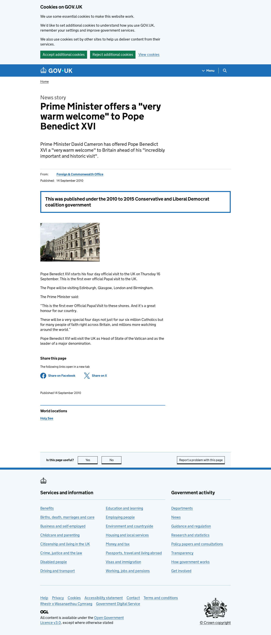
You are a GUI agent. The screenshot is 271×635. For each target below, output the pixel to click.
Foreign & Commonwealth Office (80, 174)
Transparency (182, 553)
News (176, 517)
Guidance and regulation (191, 526)
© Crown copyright (215, 622)
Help (44, 597)
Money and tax (118, 544)
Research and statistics (190, 535)
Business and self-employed (63, 526)
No (115, 460)
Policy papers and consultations (197, 544)
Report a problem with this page (201, 460)
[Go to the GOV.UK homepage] (56, 70)
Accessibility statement (104, 597)
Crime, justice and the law (61, 553)
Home (44, 81)
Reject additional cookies (112, 54)
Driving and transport (57, 570)
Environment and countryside (129, 526)
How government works (190, 562)
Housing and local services (127, 535)
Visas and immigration (123, 562)
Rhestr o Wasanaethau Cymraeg (66, 603)
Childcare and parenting (60, 535)
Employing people (120, 517)
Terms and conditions (161, 597)
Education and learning (124, 508)
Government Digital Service (118, 603)
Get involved (181, 570)
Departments (182, 508)
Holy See (46, 418)
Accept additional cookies (64, 54)
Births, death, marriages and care (67, 517)
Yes (92, 460)
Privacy (58, 597)
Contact (133, 597)
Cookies (74, 597)
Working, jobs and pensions (128, 570)
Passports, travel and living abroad (134, 553)
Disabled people (53, 562)
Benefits (47, 508)
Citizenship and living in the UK (65, 544)
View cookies (149, 54)
